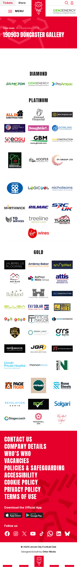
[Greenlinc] (14, 160)
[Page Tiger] (14, 385)
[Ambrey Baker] (38, 264)
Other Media (49, 551)
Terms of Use (20, 497)
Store (22, 2)
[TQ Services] (14, 219)
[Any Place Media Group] (38, 278)
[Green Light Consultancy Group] (38, 332)
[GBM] (38, 140)
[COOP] (14, 188)
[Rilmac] (38, 207)
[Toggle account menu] (72, 3)
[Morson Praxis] (38, 365)
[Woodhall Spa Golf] (38, 418)
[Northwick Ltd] (14, 207)
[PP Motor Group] (38, 385)
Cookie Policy (21, 482)
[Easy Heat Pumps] (14, 140)
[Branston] (14, 84)
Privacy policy (22, 489)
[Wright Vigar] (62, 418)
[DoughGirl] (38, 128)
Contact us (18, 439)
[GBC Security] (14, 332)
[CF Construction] (62, 293)
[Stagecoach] (14, 418)
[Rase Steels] (62, 385)
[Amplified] (62, 265)
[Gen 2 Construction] (62, 140)
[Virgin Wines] (38, 233)
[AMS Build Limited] (14, 278)
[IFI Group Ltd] (62, 160)
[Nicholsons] (62, 188)
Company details (25, 446)
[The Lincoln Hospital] (14, 365)
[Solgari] (62, 404)
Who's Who (17, 454)
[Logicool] (38, 188)
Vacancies (16, 461)
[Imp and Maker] (14, 348)
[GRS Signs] (62, 332)
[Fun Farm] (14, 319)
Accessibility (20, 475)
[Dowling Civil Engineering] (62, 128)
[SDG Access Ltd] (38, 404)
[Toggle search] (66, 3)
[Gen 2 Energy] (38, 84)
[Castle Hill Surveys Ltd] (38, 293)
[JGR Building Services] (38, 348)
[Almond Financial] (38, 114)
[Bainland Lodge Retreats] (14, 294)
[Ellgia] (14, 307)
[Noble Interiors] (62, 365)
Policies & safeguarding (34, 468)
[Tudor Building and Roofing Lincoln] (62, 219)
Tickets (8, 2)
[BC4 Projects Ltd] (62, 114)
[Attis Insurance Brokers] (62, 278)
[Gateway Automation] (62, 319)
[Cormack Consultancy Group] (14, 128)
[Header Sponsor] (64, 11)
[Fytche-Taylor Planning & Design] (38, 319)
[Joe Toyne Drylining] (62, 349)
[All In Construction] (14, 115)
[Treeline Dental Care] (38, 219)
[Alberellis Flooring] (14, 264)
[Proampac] (62, 84)
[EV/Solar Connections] (38, 307)
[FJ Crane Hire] (62, 307)
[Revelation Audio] (14, 404)
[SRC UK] (62, 207)
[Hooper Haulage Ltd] (38, 160)
